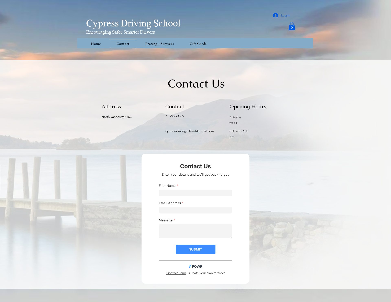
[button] (291, 26)
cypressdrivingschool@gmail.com (189, 131)
